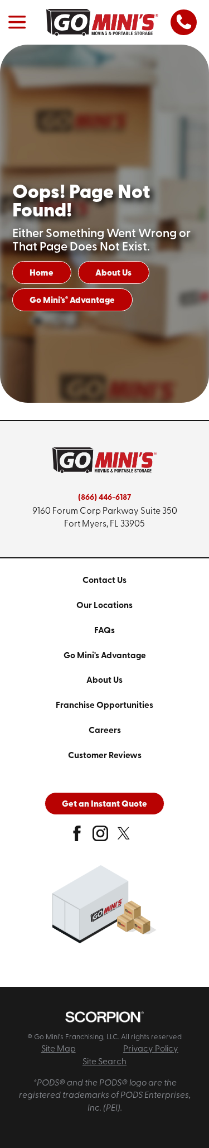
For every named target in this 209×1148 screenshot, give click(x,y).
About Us (113, 273)
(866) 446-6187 (104, 498)
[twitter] (124, 838)
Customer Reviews (105, 755)
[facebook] (77, 838)
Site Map (58, 1049)
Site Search (104, 1062)
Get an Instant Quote (104, 804)
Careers (105, 730)
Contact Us (104, 580)
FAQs (104, 630)
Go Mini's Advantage (72, 300)
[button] (17, 23)
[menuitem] (104, 581)
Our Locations (104, 605)
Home (42, 273)
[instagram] (100, 838)
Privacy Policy (150, 1049)
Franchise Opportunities (104, 705)
